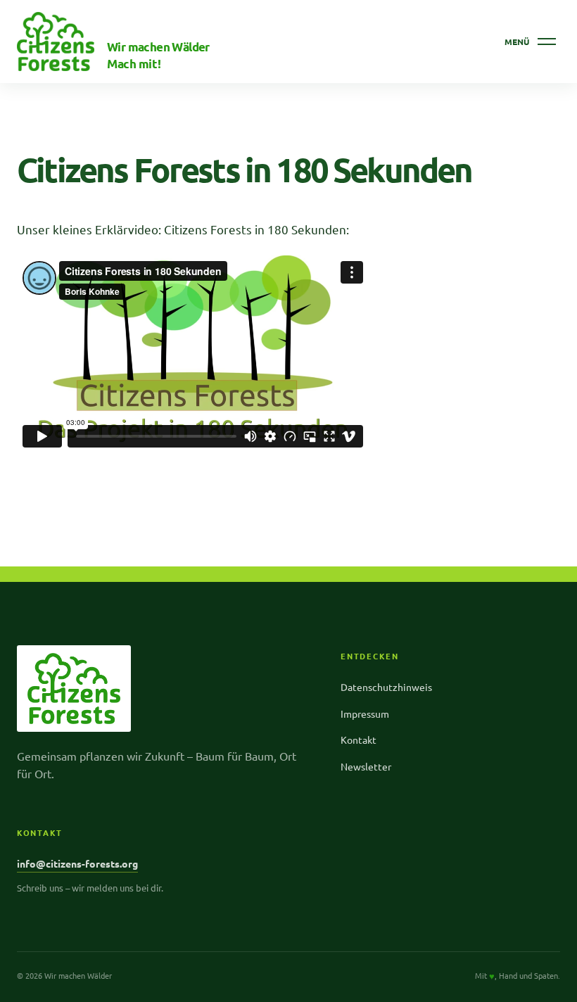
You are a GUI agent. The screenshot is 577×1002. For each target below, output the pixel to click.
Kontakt (358, 739)
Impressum (365, 713)
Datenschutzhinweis (386, 686)
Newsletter (366, 766)
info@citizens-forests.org (77, 863)
